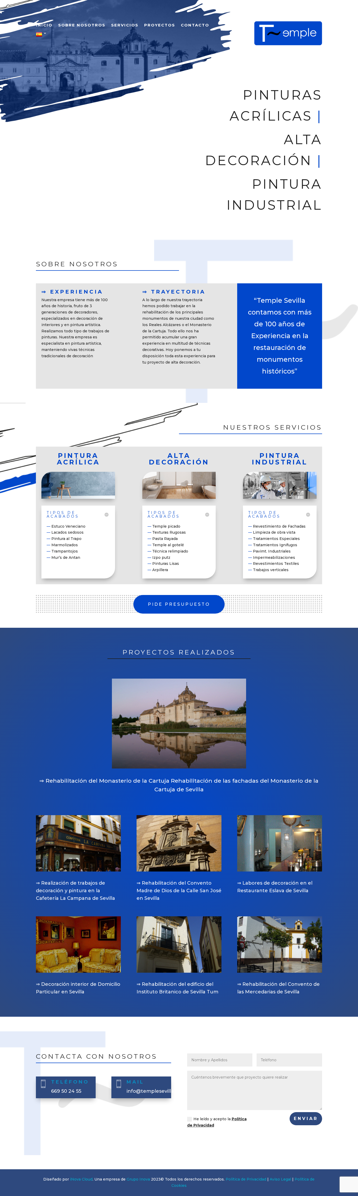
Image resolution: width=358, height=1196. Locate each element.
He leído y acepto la (217, 1122)
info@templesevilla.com (156, 1091)
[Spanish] (41, 35)
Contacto (195, 25)
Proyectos (159, 25)
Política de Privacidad (246, 1179)
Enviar (306, 1118)
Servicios (124, 25)
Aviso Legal (280, 1179)
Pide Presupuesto (179, 604)
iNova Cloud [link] (81, 1179)
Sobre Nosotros (81, 25)
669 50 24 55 (66, 1091)
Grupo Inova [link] (139, 1179)
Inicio (44, 25)
